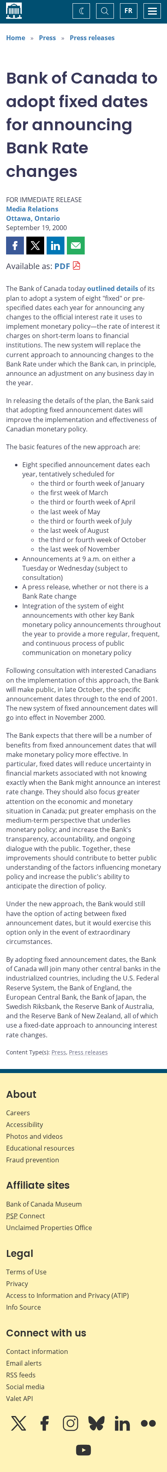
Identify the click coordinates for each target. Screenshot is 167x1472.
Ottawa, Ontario (33, 218)
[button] (15, 245)
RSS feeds (21, 1375)
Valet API (19, 1398)
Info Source (23, 1307)
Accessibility (24, 1124)
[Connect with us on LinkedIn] (123, 1429)
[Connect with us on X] (19, 1429)
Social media (25, 1386)
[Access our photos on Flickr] (148, 1429)
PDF (62, 266)
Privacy (17, 1283)
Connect (25, 1215)
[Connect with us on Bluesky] (97, 1429)
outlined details (112, 288)
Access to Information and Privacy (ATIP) (67, 1295)
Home (15, 37)
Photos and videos (34, 1136)
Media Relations (32, 209)
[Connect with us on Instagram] (71, 1429)
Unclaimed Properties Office (49, 1227)
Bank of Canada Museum (44, 1204)
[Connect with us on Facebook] (45, 1429)
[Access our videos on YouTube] (83, 1455)
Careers (18, 1112)
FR (128, 10)
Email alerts (24, 1363)
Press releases (92, 37)
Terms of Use (26, 1271)
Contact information (37, 1351)
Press (47, 37)
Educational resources (40, 1148)
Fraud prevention (32, 1159)
